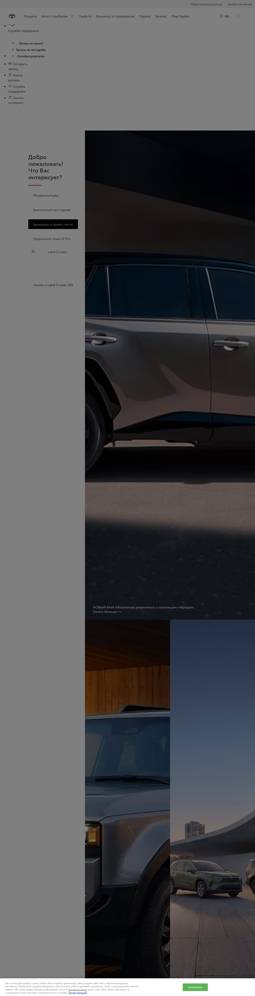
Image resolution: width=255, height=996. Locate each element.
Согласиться (195, 987)
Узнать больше (77, 992)
